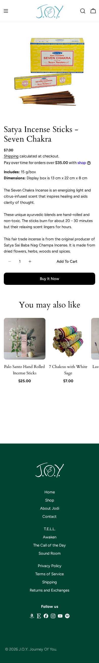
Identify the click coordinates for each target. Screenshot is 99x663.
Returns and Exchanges (49, 590)
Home (49, 492)
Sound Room (50, 553)
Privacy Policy (49, 566)
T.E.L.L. (49, 529)
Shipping (11, 156)
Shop (49, 500)
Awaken (49, 537)
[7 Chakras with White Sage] (68, 339)
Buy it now (49, 278)
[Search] (83, 11)
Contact (49, 516)
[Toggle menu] (6, 11)
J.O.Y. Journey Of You (37, 649)
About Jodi (49, 508)
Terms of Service (49, 574)
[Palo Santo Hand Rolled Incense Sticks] (24, 339)
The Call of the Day (49, 545)
